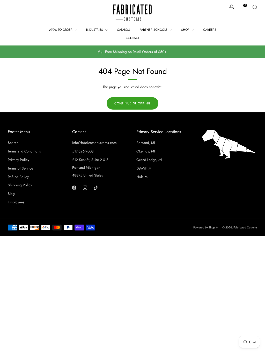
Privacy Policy (18, 159)
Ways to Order (60, 29)
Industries (94, 29)
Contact (132, 38)
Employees (16, 202)
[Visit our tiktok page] (95, 187)
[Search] (254, 7)
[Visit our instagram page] (84, 187)
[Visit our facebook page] (74, 187)
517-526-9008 (83, 151)
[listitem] (132, 51)
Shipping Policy (20, 185)
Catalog (123, 29)
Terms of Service (20, 168)
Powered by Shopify (205, 227)
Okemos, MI (145, 151)
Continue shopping (132, 103)
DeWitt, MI (144, 168)
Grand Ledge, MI (149, 159)
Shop (185, 29)
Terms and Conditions (24, 151)
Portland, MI (145, 142)
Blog (11, 193)
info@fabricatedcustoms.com (94, 142)
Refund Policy (18, 176)
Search (13, 142)
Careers (209, 29)
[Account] (231, 7)
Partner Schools (153, 29)
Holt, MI (142, 176)
